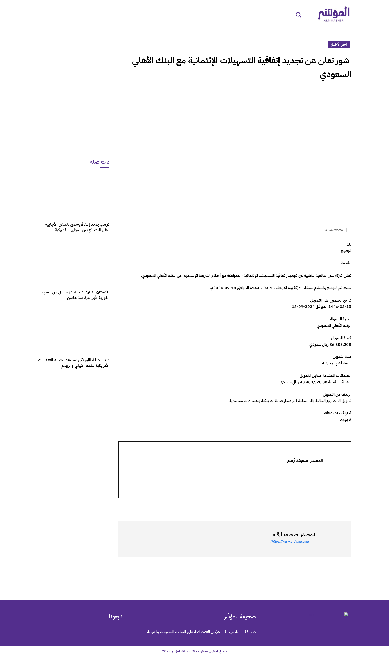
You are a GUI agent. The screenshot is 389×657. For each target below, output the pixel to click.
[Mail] (80, 635)
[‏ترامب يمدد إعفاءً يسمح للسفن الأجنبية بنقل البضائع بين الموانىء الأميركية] (73, 195)
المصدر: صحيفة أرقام (294, 534)
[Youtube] (42, 635)
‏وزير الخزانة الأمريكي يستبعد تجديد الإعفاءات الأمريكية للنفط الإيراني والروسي (73, 363)
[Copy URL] (305, 506)
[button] (298, 14)
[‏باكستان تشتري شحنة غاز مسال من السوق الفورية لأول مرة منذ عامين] (73, 263)
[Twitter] (346, 506)
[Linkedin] (325, 506)
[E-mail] (342, 489)
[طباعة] (315, 506)
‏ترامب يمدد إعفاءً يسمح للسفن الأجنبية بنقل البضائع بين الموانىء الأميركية (77, 227)
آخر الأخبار (339, 44)
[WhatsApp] (336, 506)
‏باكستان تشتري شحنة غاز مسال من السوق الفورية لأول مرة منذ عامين (75, 295)
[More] (294, 506)
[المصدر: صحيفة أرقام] (331, 539)
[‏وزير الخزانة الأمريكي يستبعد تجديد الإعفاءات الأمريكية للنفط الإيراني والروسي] (73, 331)
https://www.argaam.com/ (289, 541)
